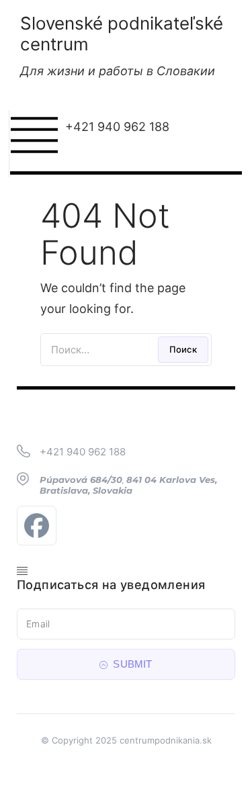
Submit (131, 664)
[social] (40, 525)
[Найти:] (126, 349)
